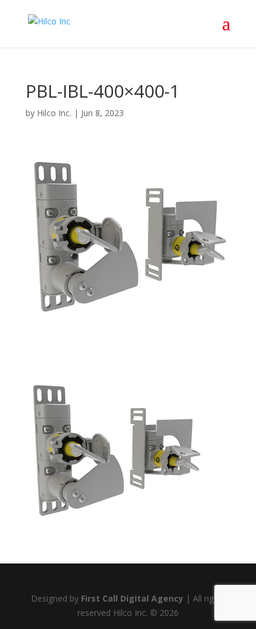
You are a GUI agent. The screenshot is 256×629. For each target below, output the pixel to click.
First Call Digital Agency (132, 598)
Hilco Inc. (54, 113)
